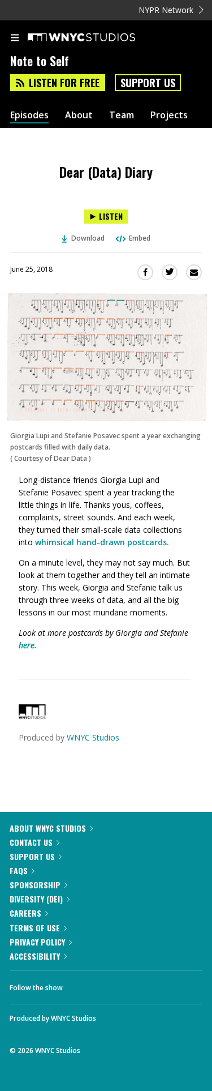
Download (88, 238)
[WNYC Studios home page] (95, 38)
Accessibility (35, 956)
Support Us (147, 82)
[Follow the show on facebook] (82, 984)
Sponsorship (35, 885)
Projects (169, 115)
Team (121, 115)
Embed (139, 238)
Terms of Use (35, 928)
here (26, 645)
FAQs (19, 870)
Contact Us (31, 842)
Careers (25, 913)
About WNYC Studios (48, 828)
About (79, 115)
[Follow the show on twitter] (114, 984)
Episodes (29, 115)
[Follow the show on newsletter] (144, 984)
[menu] (15, 38)
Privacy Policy (37, 942)
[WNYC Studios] (32, 716)
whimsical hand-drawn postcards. (102, 542)
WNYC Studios (93, 737)
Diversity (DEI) (36, 899)
